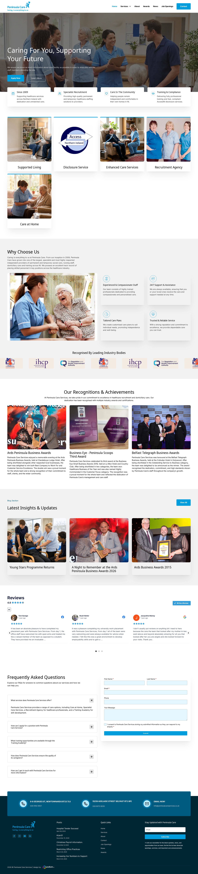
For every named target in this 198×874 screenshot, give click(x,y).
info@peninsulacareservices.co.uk (166, 806)
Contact (104, 840)
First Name (109, 679)
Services (124, 6)
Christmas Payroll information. (70, 842)
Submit (145, 733)
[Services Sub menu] (130, 6)
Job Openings (167, 6)
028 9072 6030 (99, 806)
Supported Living (29, 167)
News (155, 6)
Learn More (36, 78)
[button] (9, 633)
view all (183, 502)
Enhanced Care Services (122, 167)
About (137, 6)
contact (183, 6)
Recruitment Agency (168, 167)
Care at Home (29, 224)
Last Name (151, 679)
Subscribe (165, 837)
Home (114, 6)
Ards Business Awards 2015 (152, 567)
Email (106, 688)
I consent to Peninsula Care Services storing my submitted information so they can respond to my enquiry (143, 725)
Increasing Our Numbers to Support (72, 856)
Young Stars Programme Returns (32, 567)
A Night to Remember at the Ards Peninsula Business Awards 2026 (94, 569)
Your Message (109, 708)
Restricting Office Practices (68, 849)
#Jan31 (60, 835)
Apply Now (15, 78)
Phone (106, 698)
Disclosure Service (75, 167)
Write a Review (182, 603)
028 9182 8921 (36, 806)
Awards (146, 6)
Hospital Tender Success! (67, 828)
